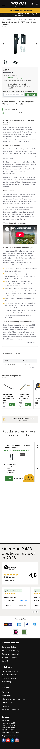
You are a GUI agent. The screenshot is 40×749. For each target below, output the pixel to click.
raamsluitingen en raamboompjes (14, 334)
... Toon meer (22, 600)
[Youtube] (8, 740)
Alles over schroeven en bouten (14, 699)
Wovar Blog (6, 682)
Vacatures (5, 706)
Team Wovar (6, 695)
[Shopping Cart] (37, 4)
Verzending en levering (10, 650)
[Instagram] (17, 740)
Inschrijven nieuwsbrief (10, 709)
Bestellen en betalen (9, 647)
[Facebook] (4, 740)
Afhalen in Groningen (10, 657)
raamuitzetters (18, 339)
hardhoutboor (11, 262)
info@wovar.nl (11, 727)
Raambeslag (7, 19)
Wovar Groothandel (9, 675)
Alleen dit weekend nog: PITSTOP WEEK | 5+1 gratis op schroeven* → (20, 15)
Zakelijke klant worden (10, 671)
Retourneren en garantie (11, 654)
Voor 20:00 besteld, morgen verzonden (21, 10)
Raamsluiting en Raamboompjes (24, 19)
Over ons (5, 692)
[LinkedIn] (13, 740)
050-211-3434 (9, 730)
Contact (5, 661)
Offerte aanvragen (9, 678)
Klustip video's (7, 702)
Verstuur (30, 95)
